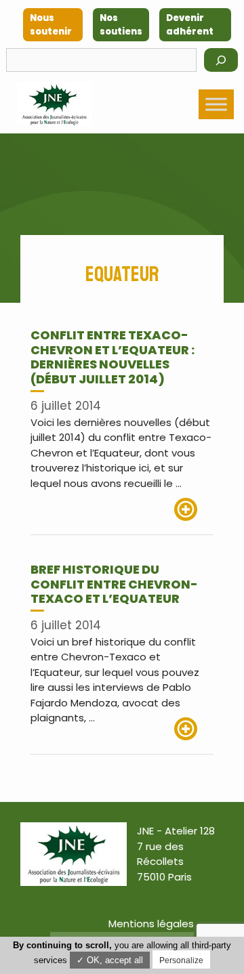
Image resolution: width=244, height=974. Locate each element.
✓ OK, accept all (110, 960)
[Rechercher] (221, 60)
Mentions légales (151, 923)
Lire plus (194, 509)
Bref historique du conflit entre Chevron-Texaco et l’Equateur (114, 584)
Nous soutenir (51, 25)
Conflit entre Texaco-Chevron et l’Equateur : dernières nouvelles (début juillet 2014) (112, 356)
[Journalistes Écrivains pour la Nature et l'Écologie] (54, 104)
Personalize (181, 960)
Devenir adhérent (190, 25)
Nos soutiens (121, 25)
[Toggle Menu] (216, 104)
